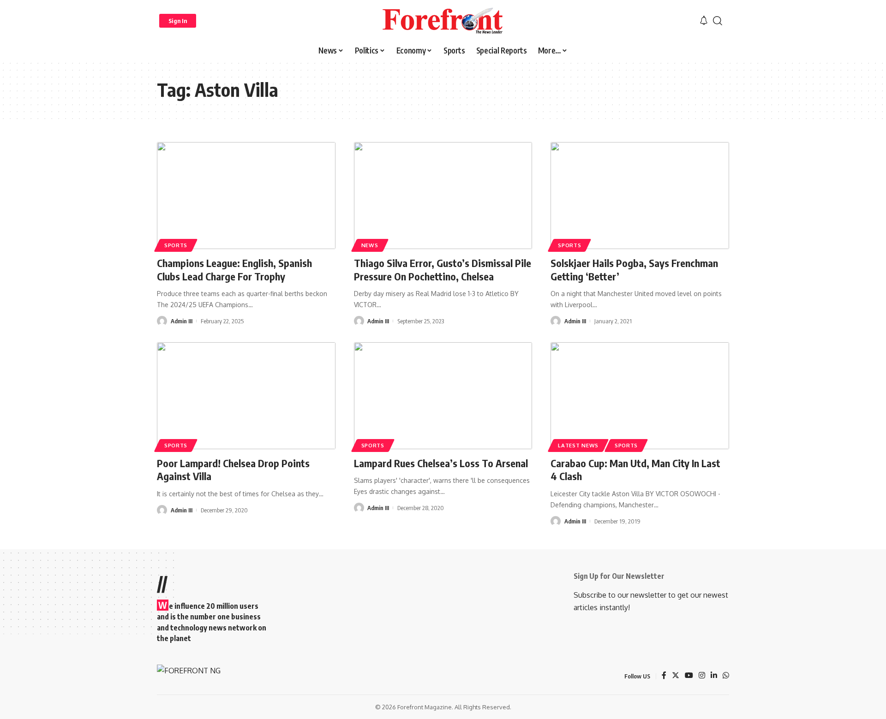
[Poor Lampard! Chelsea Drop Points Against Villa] (246, 395)
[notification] (703, 21)
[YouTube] (689, 676)
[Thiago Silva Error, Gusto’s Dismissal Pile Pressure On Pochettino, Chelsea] (443, 195)
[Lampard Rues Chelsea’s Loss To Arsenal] (443, 395)
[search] (717, 21)
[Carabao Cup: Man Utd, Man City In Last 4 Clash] (640, 395)
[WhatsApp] (726, 676)
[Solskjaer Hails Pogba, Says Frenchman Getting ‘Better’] (640, 195)
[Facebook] (664, 676)
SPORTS (175, 245)
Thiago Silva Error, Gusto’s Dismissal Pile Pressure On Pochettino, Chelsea (442, 269)
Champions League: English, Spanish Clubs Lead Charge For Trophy (234, 269)
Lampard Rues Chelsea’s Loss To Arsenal (441, 463)
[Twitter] (675, 676)
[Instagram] (702, 676)
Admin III (181, 321)
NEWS (369, 245)
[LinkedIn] (714, 676)
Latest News (578, 445)
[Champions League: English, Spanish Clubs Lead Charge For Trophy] (246, 195)
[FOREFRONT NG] (442, 21)
